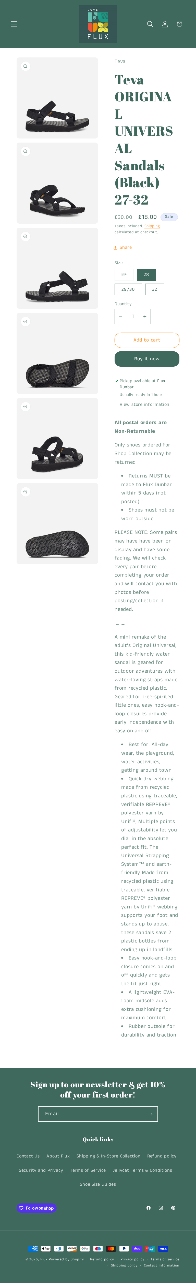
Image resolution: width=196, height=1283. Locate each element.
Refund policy (162, 1156)
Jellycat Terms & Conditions (142, 1170)
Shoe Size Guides (98, 1184)
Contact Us (28, 1156)
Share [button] (126, 247)
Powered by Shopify (66, 1259)
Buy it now (147, 358)
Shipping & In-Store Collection (108, 1156)
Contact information (161, 1265)
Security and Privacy (41, 1170)
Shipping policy (124, 1265)
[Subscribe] (150, 1114)
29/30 (128, 289)
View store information (144, 404)
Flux (44, 1259)
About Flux (58, 1156)
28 (146, 274)
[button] (14, 24)
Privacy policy (132, 1259)
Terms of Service (88, 1170)
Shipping (152, 226)
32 (154, 289)
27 (127, 276)
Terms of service (165, 1259)
